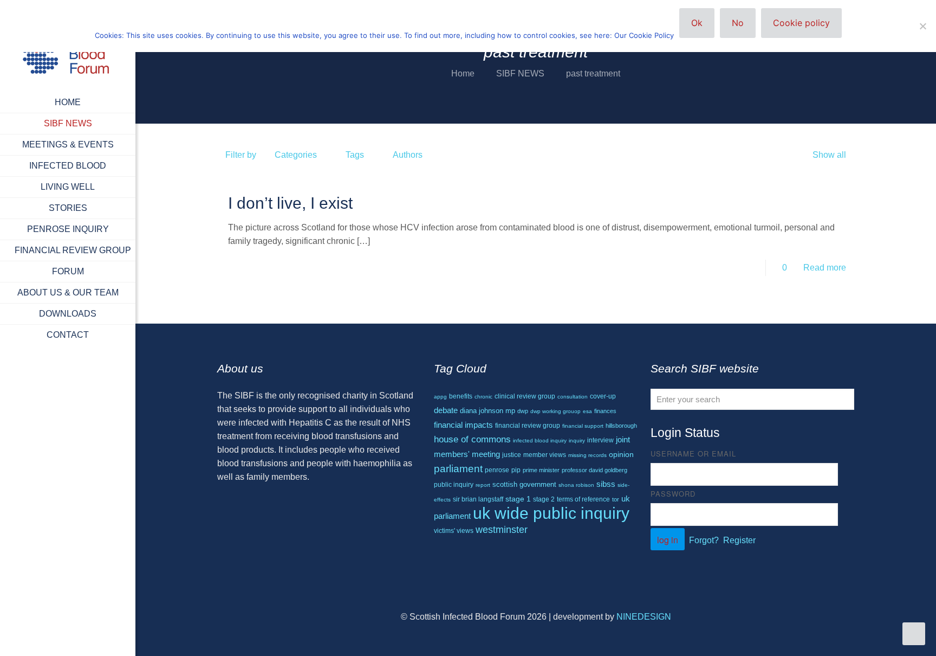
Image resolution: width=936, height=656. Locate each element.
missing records (587, 455)
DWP (522, 411)
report (483, 485)
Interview (600, 440)
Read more (824, 267)
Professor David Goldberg (594, 470)
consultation (572, 397)
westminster (502, 529)
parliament (458, 468)
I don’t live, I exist (290, 203)
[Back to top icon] (884, 633)
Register (739, 540)
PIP (516, 470)
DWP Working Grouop (555, 411)
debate (446, 410)
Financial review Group (527, 425)
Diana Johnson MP (487, 411)
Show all (829, 154)
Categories (296, 154)
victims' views (453, 531)
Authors (407, 154)
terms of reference (583, 499)
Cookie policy (801, 22)
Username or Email (693, 453)
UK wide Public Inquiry (551, 513)
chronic (483, 397)
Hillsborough (621, 425)
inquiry (577, 440)
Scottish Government (524, 484)
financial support (582, 426)
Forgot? (704, 540)
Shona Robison (576, 485)
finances (605, 411)
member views (544, 455)
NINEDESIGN (643, 616)
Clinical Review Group (525, 396)
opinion (621, 454)
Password (673, 493)
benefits (460, 396)
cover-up (603, 396)
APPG (440, 397)
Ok (697, 22)
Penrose (497, 469)
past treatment (593, 73)
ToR (615, 499)
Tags (355, 154)
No (738, 22)
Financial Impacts (463, 424)
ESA (587, 411)
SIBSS (605, 484)
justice (511, 454)
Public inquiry (453, 484)
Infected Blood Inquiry (540, 440)
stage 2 (544, 499)
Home (462, 73)
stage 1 (518, 499)
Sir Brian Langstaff (478, 499)
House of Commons (472, 439)
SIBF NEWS (520, 73)
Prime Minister (541, 470)
